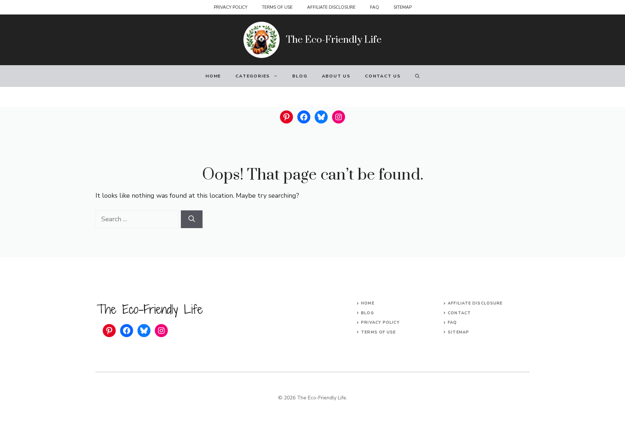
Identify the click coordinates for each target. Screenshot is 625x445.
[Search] (192, 219)
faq (452, 322)
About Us (336, 76)
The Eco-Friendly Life (334, 40)
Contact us (383, 76)
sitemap (458, 332)
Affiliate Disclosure (331, 7)
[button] (417, 76)
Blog (299, 76)
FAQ (374, 7)
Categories (252, 76)
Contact (459, 313)
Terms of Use (277, 7)
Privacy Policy (230, 7)
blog (367, 313)
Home (213, 76)
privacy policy (380, 322)
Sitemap (403, 7)
